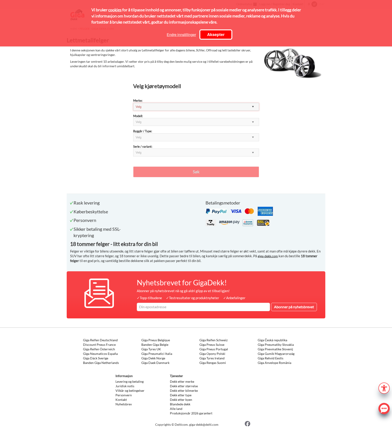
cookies (115, 9)
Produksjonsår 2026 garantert (191, 413)
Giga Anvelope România (274, 363)
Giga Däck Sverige (95, 358)
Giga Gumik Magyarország (276, 354)
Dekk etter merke (182, 381)
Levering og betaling (129, 381)
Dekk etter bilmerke (184, 390)
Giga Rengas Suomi (212, 363)
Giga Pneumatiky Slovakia (276, 344)
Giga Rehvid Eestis (270, 358)
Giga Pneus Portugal (213, 349)
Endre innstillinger (181, 34)
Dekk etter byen (181, 400)
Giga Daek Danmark (155, 363)
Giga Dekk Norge (153, 358)
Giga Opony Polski (212, 354)
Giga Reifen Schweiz (213, 340)
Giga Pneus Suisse (211, 344)
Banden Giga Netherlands (101, 363)
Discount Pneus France (99, 344)
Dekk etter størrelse (184, 386)
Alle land (176, 409)
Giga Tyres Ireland (212, 358)
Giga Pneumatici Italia (156, 354)
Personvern (123, 395)
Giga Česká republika (272, 340)
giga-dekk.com (268, 256)
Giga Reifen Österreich (99, 349)
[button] (384, 387)
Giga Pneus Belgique (155, 340)
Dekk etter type (180, 395)
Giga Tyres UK (151, 349)
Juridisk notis (124, 386)
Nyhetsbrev (123, 404)
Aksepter (216, 34)
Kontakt (121, 400)
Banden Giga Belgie (154, 344)
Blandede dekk (180, 404)
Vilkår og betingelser (130, 390)
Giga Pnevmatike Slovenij (275, 349)
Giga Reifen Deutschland (100, 340)
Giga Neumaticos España (100, 354)
